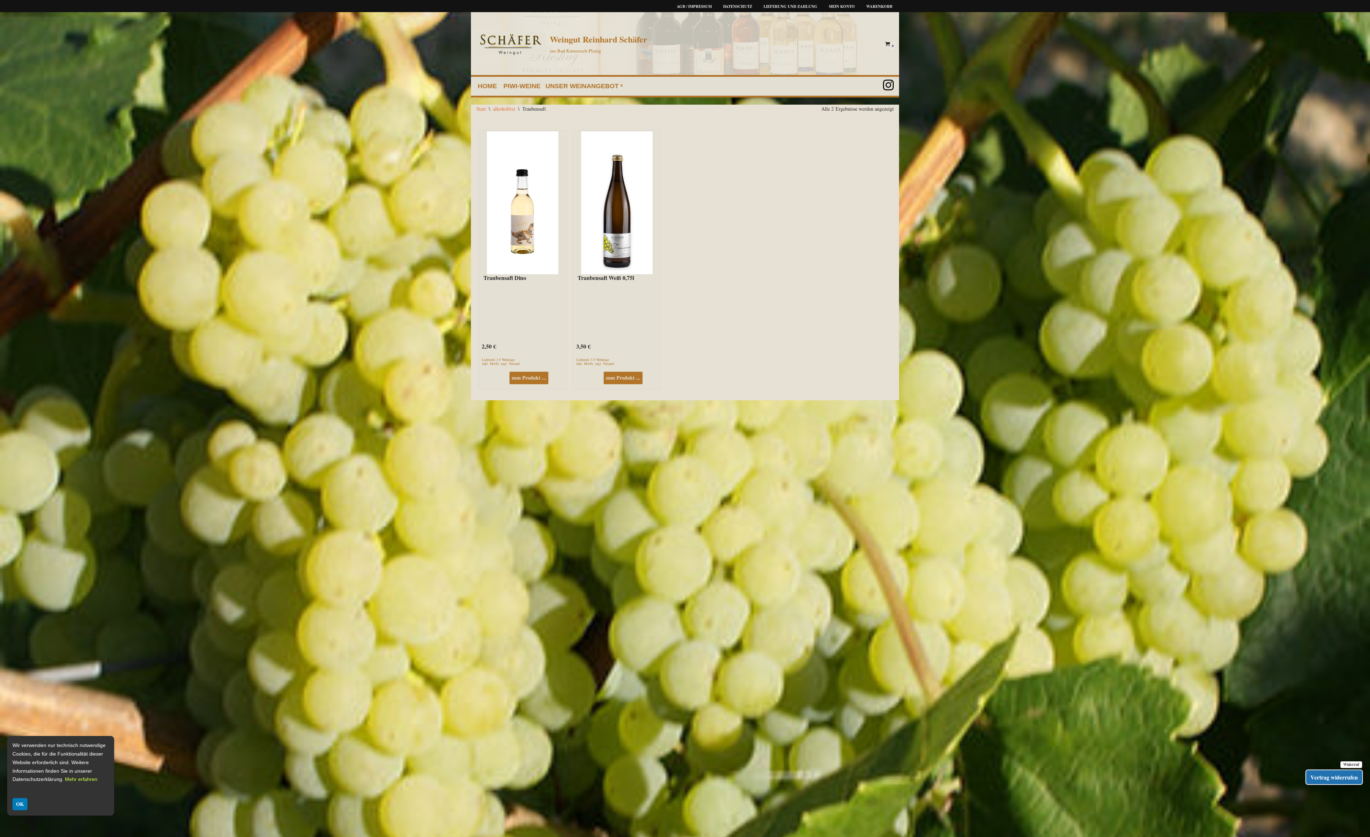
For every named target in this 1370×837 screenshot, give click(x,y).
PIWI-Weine (522, 86)
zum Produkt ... (529, 377)
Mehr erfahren (81, 779)
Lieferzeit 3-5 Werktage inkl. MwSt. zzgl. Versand (501, 361)
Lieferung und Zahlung (790, 6)
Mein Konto (842, 6)
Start (481, 108)
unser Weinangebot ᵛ (584, 86)
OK (20, 804)
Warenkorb (879, 6)
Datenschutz (737, 6)
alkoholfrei (504, 108)
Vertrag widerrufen (1334, 777)
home (487, 86)
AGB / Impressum (694, 6)
